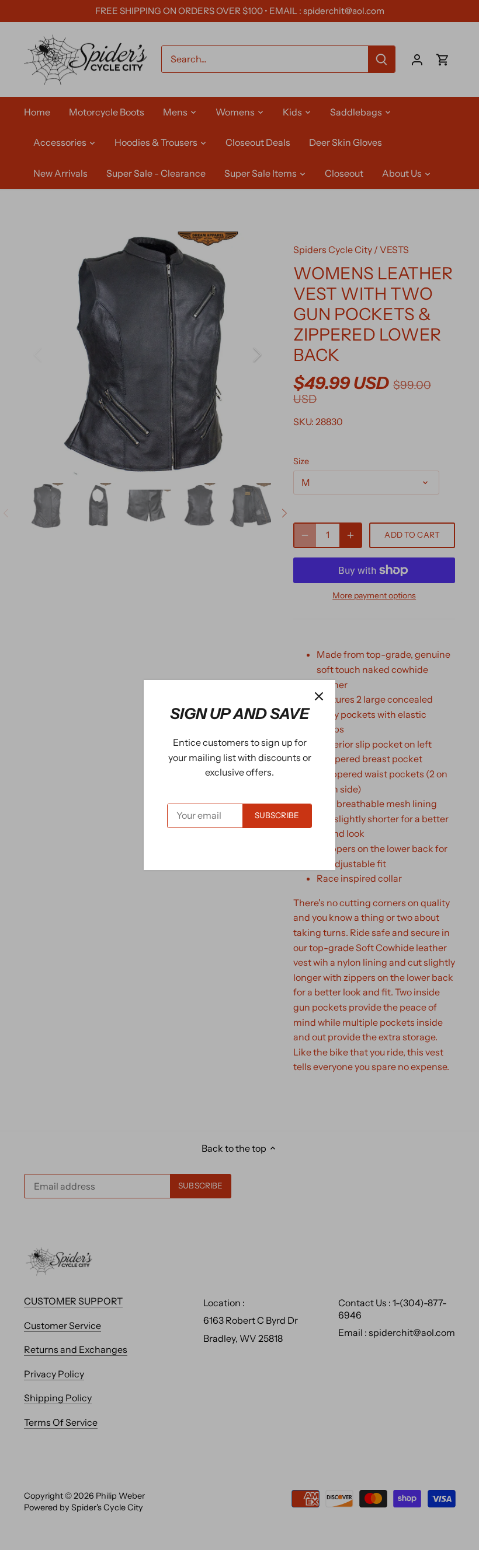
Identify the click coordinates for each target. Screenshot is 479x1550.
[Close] (319, 696)
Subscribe (277, 815)
